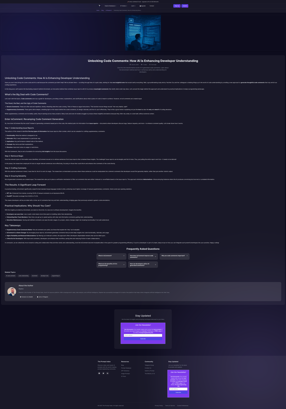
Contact (152, 6)
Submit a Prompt (149, 370)
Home (98, 10)
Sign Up (177, 6)
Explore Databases (110, 6)
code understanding (23, 275)
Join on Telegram (43, 297)
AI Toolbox (123, 6)
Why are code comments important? (173, 255)
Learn (132, 6)
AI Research (109, 10)
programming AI (56, 275)
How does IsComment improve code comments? (141, 256)
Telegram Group (149, 365)
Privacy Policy (159, 405)
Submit (185, 6)
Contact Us (148, 368)
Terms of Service (170, 405)
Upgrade (143, 6)
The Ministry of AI (150, 373)
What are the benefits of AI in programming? (107, 264)
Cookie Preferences (182, 405)
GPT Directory (125, 370)
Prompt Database (126, 368)
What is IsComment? (105, 255)
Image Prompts (125, 373)
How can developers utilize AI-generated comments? (140, 264)
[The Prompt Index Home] (99, 5)
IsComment (34, 275)
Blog (103, 10)
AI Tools (123, 376)
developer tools (44, 275)
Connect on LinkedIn (27, 297)
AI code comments (10, 275)
